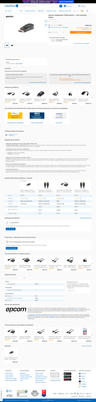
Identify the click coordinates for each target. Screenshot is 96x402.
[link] (28, 186)
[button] (35, 393)
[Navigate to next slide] (91, 97)
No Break (44, 314)
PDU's (74, 308)
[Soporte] (88, 11)
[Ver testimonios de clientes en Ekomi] (22, 393)
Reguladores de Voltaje (35, 314)
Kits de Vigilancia (51, 316)
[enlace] (67, 374)
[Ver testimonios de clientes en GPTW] (44, 393)
